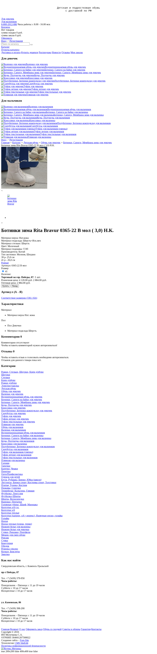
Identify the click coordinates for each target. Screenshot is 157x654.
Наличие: (6, 274)
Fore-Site (24, 640)
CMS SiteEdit (21, 643)
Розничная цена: (9, 280)
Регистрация (16, 41)
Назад (15, 286)
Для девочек (7, 19)
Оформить (6, 38)
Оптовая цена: (8, 283)
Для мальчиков (9, 21)
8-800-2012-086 (9, 24)
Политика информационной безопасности (23, 645)
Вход (3, 41)
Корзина (5, 27)
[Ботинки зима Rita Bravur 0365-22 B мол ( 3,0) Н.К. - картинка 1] (24, 188)
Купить (5, 286)
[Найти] (31, 44)
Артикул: (6, 265)
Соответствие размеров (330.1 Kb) (19, 298)
